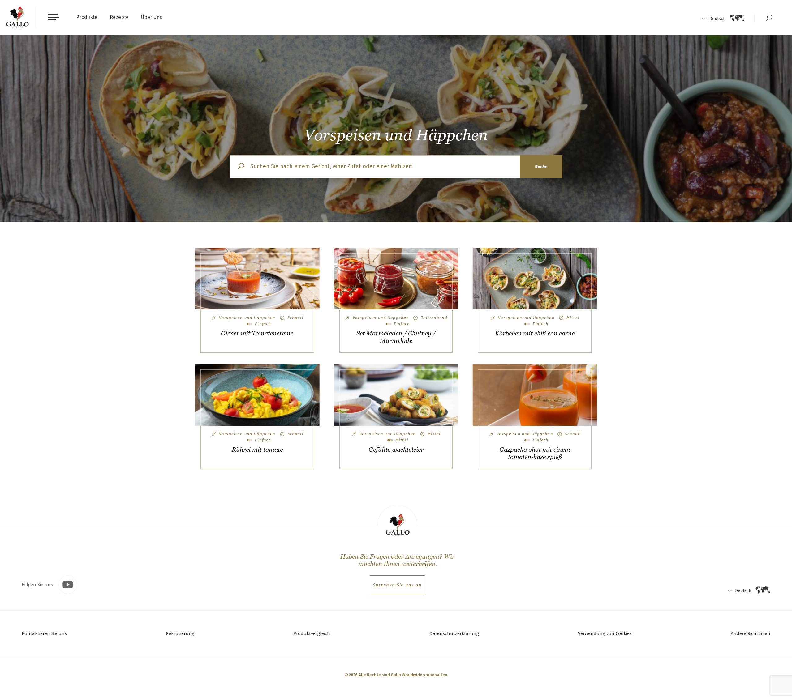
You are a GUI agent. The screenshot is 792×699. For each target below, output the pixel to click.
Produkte (86, 17)
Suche (541, 166)
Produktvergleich (311, 633)
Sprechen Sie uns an (397, 585)
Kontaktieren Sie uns (44, 633)
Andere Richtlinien (750, 633)
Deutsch (717, 18)
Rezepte (119, 17)
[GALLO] (17, 17)
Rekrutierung (180, 633)
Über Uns (151, 17)
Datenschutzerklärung (454, 633)
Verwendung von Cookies (605, 633)
